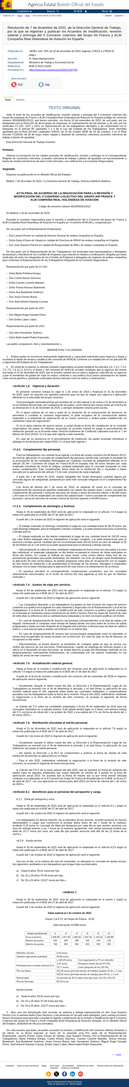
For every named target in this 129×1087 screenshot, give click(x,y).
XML (47, 84)
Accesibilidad (68, 1066)
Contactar (10, 1066)
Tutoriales (54, 1068)
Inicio (19, 15)
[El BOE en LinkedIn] (72, 1076)
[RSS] (48, 1076)
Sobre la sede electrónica (28, 1066)
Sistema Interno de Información (110, 1066)
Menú (105, 11)
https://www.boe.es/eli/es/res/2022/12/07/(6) (53, 70)
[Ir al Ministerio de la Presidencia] (6, 4)
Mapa (44, 1066)
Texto (8, 100)
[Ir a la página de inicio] (65, 4)
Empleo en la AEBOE (70, 1068)
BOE (27, 15)
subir (118, 1054)
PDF (20, 84)
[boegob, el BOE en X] (56, 1076)
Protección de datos (85, 1066)
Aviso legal (54, 1066)
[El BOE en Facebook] (64, 1076)
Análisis (20, 100)
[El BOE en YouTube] (80, 1076)
